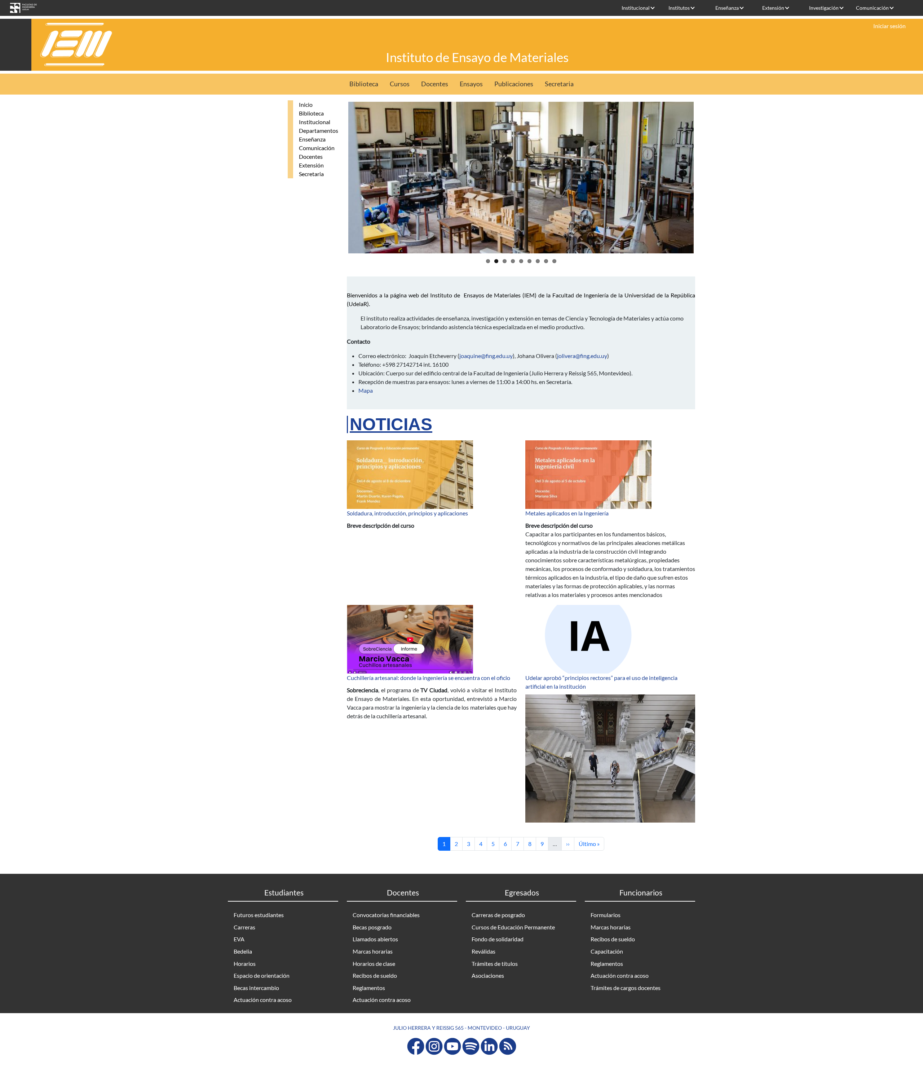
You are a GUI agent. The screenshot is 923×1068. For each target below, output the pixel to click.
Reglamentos (369, 987)
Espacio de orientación (262, 975)
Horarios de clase (374, 963)
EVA (239, 939)
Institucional (636, 8)
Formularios (606, 914)
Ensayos (471, 84)
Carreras (244, 927)
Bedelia (243, 951)
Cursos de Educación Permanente (513, 927)
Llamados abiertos (375, 939)
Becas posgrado (372, 927)
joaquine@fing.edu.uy (486, 355)
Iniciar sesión (889, 25)
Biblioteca (363, 84)
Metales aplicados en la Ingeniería (567, 513)
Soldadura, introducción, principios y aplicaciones (407, 513)
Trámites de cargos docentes (626, 987)
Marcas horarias (373, 951)
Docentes (434, 84)
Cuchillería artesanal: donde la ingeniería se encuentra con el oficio (428, 677)
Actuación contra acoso (263, 999)
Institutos (679, 8)
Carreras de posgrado (498, 914)
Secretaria (559, 84)
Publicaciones (513, 84)
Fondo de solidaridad (498, 939)
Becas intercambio (256, 987)
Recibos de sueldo (375, 975)
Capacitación (607, 951)
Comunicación (872, 8)
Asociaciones (488, 975)
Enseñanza (727, 8)
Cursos (400, 84)
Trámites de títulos (495, 963)
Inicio (306, 104)
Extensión (773, 8)
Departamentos (318, 130)
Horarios (245, 963)
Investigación (824, 8)
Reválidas (483, 951)
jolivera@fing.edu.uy (582, 355)
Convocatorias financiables (386, 914)
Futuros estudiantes (259, 914)
